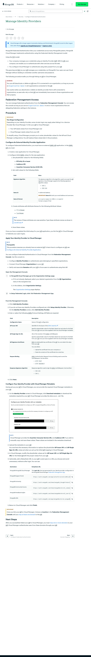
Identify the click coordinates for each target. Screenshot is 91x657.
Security (21, 16)
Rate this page (10, 34)
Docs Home (9, 16)
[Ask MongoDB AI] (84, 11)
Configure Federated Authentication (35, 16)
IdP (56, 61)
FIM (13, 57)
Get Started (82, 4)
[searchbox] (55, 11)
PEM (33, 342)
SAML (52, 145)
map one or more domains (58, 523)
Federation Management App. (56, 472)
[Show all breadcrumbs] (15, 16)
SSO (19, 70)
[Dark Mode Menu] (87, 11)
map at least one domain (27, 514)
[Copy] (72, 477)
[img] (7, 38)
